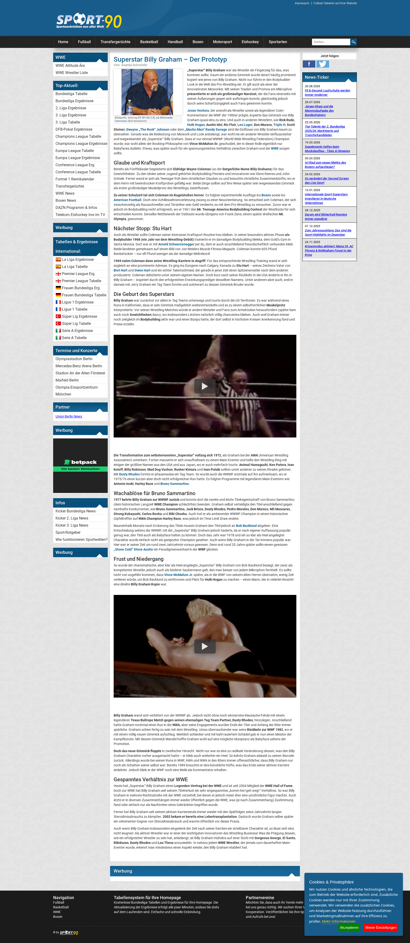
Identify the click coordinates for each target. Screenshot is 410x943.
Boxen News (66, 200)
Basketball (149, 42)
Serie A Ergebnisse (77, 330)
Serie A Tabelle (74, 338)
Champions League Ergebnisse (81, 143)
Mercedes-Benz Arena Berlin (79, 366)
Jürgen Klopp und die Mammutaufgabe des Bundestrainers (319, 111)
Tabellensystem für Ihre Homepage (147, 897)
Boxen (198, 42)
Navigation (63, 897)
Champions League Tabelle (78, 136)
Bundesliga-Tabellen (145, 902)
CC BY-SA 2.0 (146, 117)
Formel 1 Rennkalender (75, 179)
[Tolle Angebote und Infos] (80, 492)
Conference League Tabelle (78, 172)
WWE (57, 912)
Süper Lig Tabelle (76, 323)
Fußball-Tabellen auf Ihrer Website (335, 3)
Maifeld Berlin (67, 380)
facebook (309, 64)
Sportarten (278, 42)
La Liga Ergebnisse (78, 259)
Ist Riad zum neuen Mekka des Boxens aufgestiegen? (325, 165)
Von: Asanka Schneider (130, 65)
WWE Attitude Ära (70, 65)
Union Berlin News (69, 416)
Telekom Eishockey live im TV (80, 214)
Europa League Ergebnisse (78, 158)
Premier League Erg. (78, 273)
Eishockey (250, 42)
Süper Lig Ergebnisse (79, 316)
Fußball (84, 42)
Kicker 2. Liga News (72, 518)
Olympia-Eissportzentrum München (77, 390)
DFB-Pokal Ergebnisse (74, 129)
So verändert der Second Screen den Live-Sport (327, 180)
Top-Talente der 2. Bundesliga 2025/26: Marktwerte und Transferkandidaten (325, 131)
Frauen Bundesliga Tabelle (84, 295)
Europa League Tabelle (75, 150)
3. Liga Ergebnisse (71, 115)
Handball (175, 42)
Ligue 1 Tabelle (74, 309)
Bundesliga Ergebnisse (74, 101)
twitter (323, 64)
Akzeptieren (349, 927)
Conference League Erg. (75, 165)
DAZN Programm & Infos (76, 207)
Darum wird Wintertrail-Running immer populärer (326, 217)
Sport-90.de (88, 20)
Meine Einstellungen (380, 927)
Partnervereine (260, 897)
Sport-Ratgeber (68, 532)
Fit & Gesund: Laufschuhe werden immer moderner (327, 93)
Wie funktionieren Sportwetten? (82, 539)
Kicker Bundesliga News (76, 511)
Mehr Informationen (338, 921)
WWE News (65, 193)
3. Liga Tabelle (68, 122)
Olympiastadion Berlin (74, 359)
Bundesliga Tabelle (71, 94)
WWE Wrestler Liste (72, 72)
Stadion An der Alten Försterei (80, 373)
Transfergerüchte (115, 42)
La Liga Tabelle (75, 266)
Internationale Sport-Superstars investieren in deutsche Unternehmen (326, 199)
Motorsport (222, 42)
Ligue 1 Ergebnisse (77, 302)
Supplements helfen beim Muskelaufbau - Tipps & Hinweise (327, 149)
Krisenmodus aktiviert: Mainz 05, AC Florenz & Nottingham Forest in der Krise (329, 250)
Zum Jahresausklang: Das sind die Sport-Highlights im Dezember (328, 232)
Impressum (302, 3)
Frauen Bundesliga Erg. (81, 288)
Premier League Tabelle (81, 281)
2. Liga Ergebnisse (71, 108)
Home (63, 42)
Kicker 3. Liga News (72, 525)
